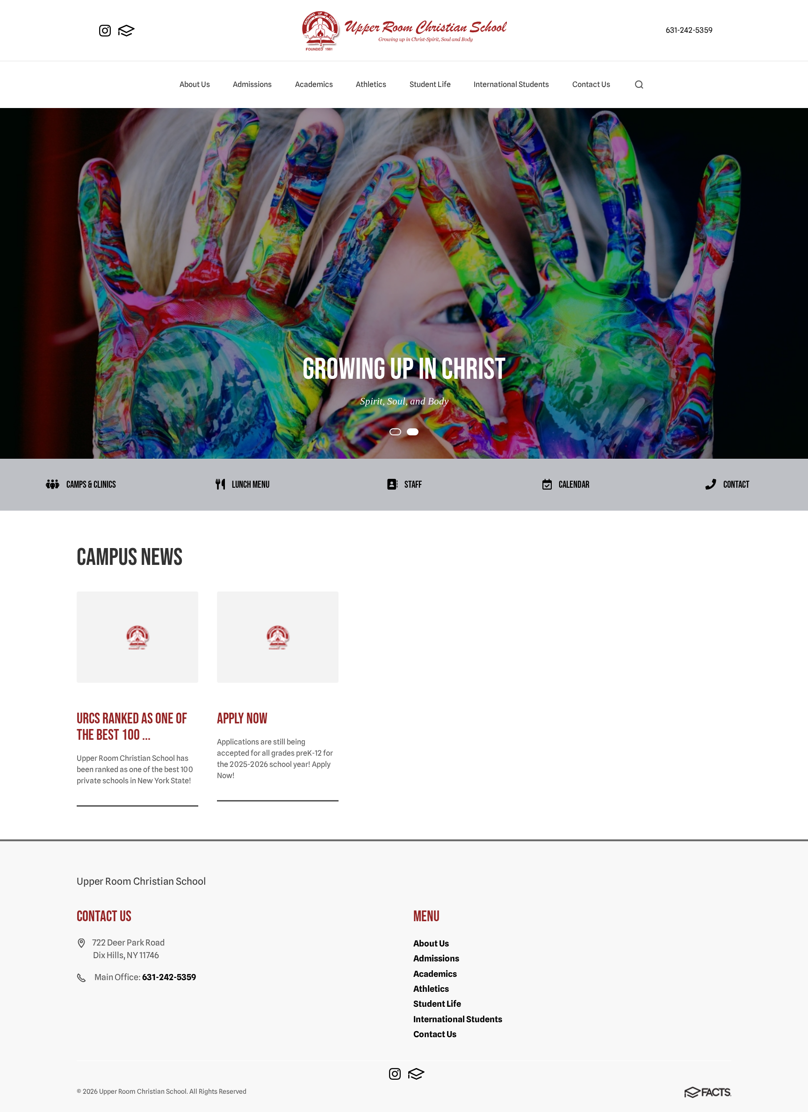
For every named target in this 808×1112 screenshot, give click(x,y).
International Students (511, 84)
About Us (195, 84)
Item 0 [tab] (400, 432)
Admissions (252, 84)
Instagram (105, 30)
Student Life (430, 84)
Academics (314, 84)
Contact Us (591, 84)
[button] (639, 84)
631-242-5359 (689, 30)
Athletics (371, 84)
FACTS (126, 30)
